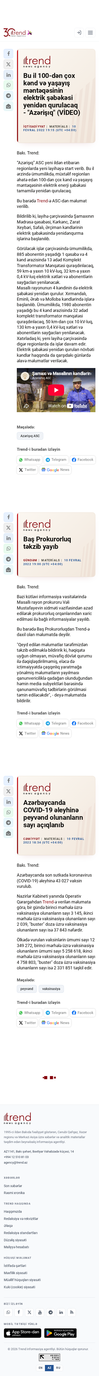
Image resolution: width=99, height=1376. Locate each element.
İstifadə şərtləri (15, 1266)
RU (58, 1368)
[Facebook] (18, 1312)
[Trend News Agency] (17, 1118)
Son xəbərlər (13, 1186)
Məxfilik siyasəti (15, 1273)
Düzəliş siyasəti (15, 1240)
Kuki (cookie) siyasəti (19, 1287)
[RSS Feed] (71, 1312)
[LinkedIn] (61, 1312)
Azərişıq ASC (30, 436)
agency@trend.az (15, 1162)
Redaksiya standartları (20, 1233)
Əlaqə (8, 1226)
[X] (29, 1312)
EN (41, 1368)
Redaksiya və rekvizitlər (21, 1219)
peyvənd (26, 989)
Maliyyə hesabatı (16, 1247)
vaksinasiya (51, 989)
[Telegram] (50, 1312)
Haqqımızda (13, 1211)
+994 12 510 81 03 (16, 1157)
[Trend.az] (18, 32)
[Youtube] (40, 1312)
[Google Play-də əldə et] (60, 1333)
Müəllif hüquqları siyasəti (22, 1280)
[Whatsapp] (8, 1312)
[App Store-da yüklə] (22, 1333)
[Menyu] (90, 32)
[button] (8, 53)
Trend (42, 200)
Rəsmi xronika (14, 1193)
